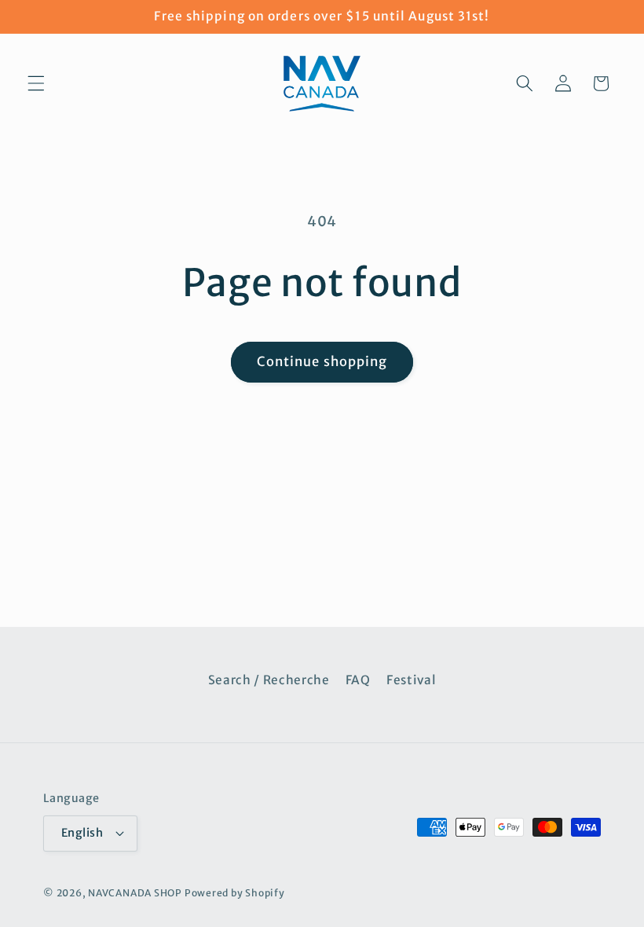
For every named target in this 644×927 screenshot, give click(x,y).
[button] (36, 83)
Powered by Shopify (235, 893)
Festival (411, 679)
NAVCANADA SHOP (135, 893)
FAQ (358, 679)
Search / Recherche (269, 679)
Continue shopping (322, 362)
